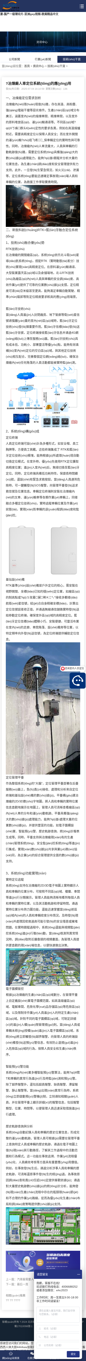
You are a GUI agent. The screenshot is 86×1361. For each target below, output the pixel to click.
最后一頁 (22, 1284)
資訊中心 (38, 66)
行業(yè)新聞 (43, 59)
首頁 (27, 66)
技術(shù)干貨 (72, 59)
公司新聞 (14, 59)
